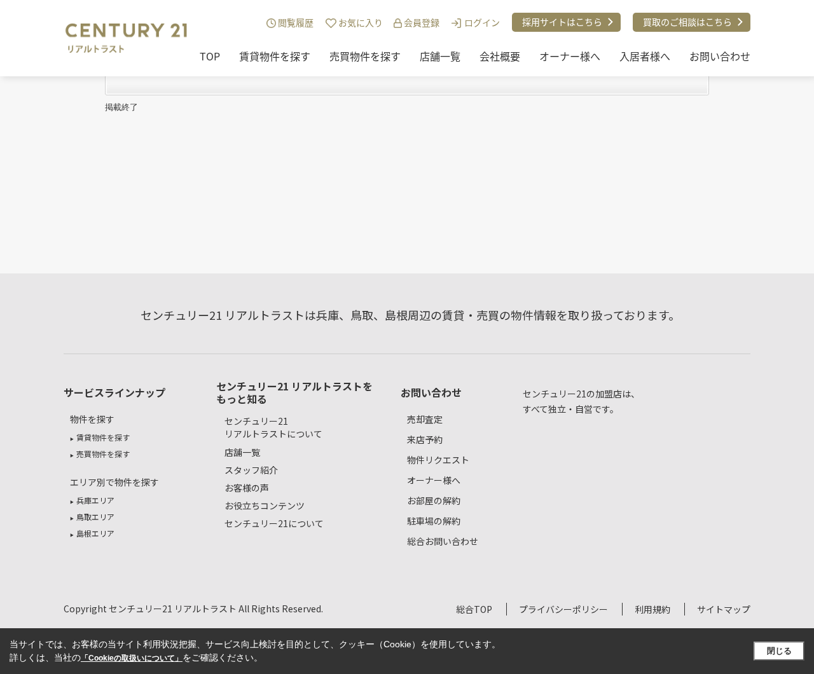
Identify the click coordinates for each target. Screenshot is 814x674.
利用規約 (652, 609)
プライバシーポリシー (563, 609)
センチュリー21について (274, 523)
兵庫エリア (95, 500)
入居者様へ (644, 56)
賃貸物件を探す (274, 56)
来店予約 (425, 439)
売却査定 (425, 419)
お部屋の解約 (433, 500)
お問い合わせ (719, 56)
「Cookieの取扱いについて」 (132, 658)
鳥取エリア (95, 516)
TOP (210, 56)
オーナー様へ (569, 56)
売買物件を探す (365, 56)
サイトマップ (723, 609)
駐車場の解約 (433, 520)
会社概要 (499, 56)
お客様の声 (246, 487)
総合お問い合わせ (442, 541)
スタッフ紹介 (251, 470)
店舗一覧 (440, 56)
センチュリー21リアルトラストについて (273, 427)
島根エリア (95, 533)
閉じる (779, 651)
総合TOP (474, 609)
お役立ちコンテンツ (264, 505)
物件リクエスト (438, 459)
